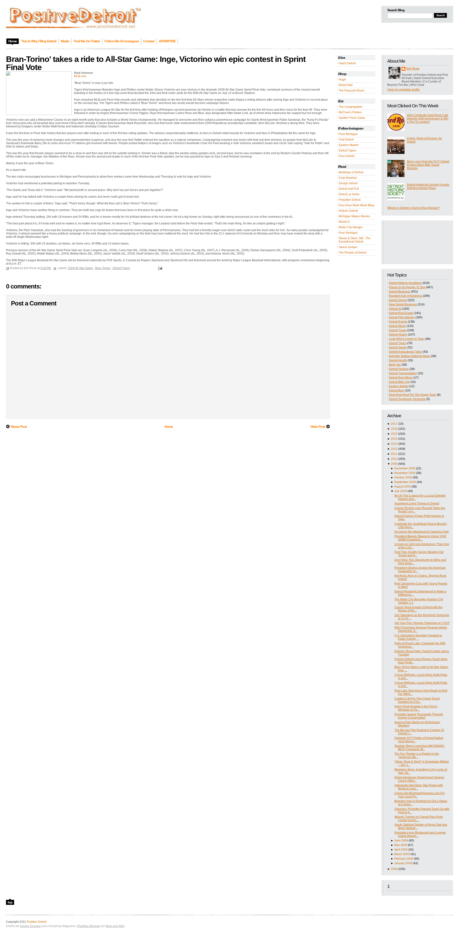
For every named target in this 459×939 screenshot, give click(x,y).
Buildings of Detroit (351, 172)
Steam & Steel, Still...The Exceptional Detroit (355, 240)
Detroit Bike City (399, 382)
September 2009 (405, 482)
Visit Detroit (346, 139)
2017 (394, 423)
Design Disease (30, 926)
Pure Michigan (348, 134)
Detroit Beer (396, 390)
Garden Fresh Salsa (352, 117)
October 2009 (403, 477)
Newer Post (19, 427)
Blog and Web (115, 926)
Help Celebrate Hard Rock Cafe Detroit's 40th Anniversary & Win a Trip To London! (427, 119)
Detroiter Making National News (409, 356)
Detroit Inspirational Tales (405, 351)
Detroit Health (398, 360)
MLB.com (80, 76)
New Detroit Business (403, 304)
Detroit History (398, 334)
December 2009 (404, 468)
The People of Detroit (352, 252)
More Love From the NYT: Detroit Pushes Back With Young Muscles (428, 165)
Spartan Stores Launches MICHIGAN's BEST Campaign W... (419, 747)
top (10, 902)
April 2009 (401, 849)
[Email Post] (159, 268)
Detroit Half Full (349, 188)
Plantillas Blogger (88, 926)
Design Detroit (348, 183)
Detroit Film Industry (402, 317)
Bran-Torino (102, 268)
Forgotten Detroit (350, 199)
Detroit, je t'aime (349, 194)
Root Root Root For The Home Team (412, 394)
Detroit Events (398, 321)
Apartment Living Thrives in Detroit (416, 503)
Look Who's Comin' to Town (407, 339)
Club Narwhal (348, 177)
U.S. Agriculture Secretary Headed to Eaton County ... (418, 637)
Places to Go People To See (407, 287)
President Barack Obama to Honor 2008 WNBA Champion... (420, 538)
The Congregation (350, 107)
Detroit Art (395, 308)
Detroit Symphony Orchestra (407, 399)
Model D (344, 221)
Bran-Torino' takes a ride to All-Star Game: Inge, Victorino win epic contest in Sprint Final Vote (156, 63)
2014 (394, 438)
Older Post (317, 427)
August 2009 (402, 486)
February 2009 (403, 858)
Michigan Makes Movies (354, 216)
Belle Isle (395, 364)
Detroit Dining (398, 300)
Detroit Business (399, 291)
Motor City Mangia (350, 227)
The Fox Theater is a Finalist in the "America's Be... (416, 755)
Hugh (342, 79)
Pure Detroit (346, 156)
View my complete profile (403, 89)
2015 (394, 433)
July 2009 (400, 491)
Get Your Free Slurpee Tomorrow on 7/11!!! (421, 623)
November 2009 (404, 473)
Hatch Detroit (347, 63)
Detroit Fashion (399, 369)
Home (168, 427)
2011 (394, 454)
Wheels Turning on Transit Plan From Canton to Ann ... (418, 818)
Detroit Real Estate (401, 313)
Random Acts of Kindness (405, 296)
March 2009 (402, 854)
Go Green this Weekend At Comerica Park (421, 531)
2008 (394, 869)
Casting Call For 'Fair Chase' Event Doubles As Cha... (417, 700)
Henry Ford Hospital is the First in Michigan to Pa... (415, 708)
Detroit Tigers (347, 150)
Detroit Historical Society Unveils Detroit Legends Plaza (428, 186)
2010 (394, 459)
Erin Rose (412, 68)
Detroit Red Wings (401, 377)
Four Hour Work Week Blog (356, 205)
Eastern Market (348, 145)
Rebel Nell (346, 85)
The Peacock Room (351, 90)
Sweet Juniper (348, 247)
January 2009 (403, 863)
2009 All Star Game (80, 268)
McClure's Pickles (350, 112)
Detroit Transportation (403, 373)
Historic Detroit (348, 210)
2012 (394, 449)
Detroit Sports (398, 347)
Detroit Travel (397, 330)
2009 (394, 464)
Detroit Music (397, 326)
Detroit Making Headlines (405, 283)
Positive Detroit (36, 921)
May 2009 (400, 845)
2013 (394, 443)
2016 (394, 428)
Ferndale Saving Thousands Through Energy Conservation (418, 716)
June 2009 (401, 840)
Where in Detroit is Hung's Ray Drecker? (413, 208)
